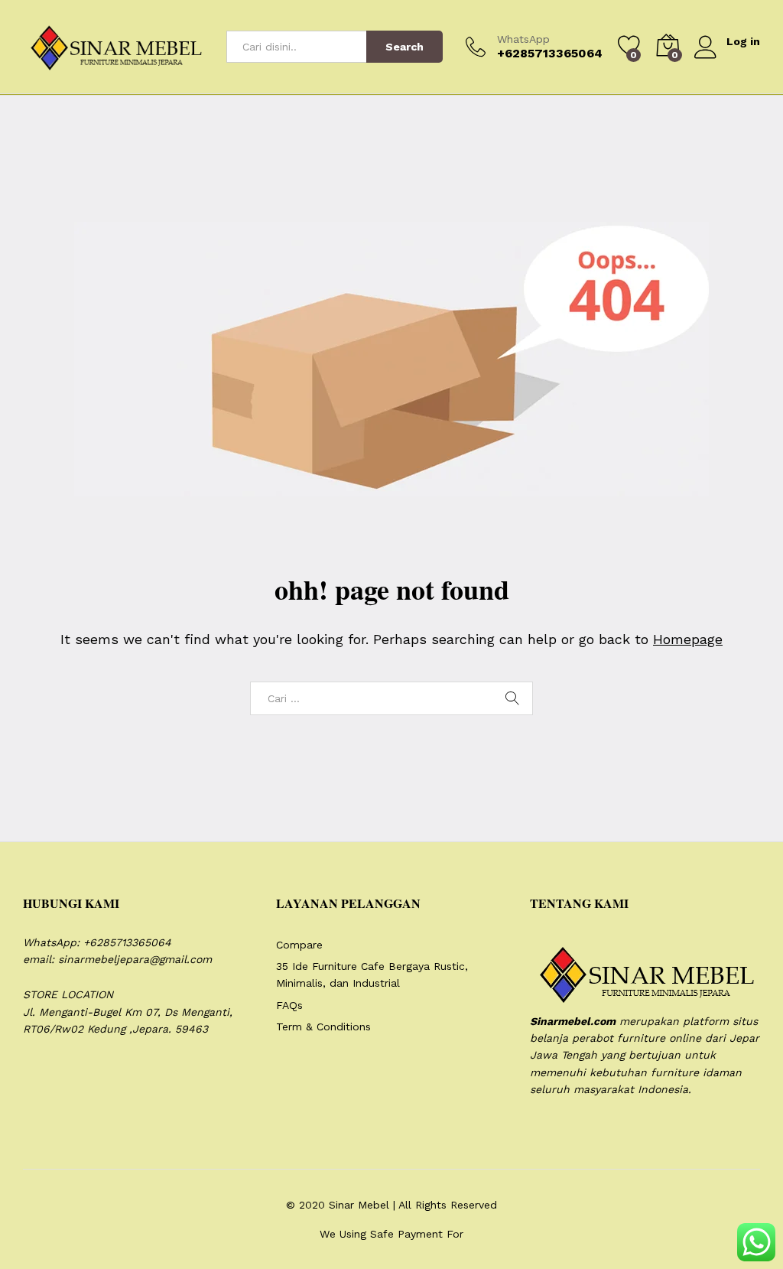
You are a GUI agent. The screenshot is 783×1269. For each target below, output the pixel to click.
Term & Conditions (323, 1026)
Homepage (688, 639)
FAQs (289, 1005)
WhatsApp (523, 39)
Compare (299, 945)
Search (404, 47)
